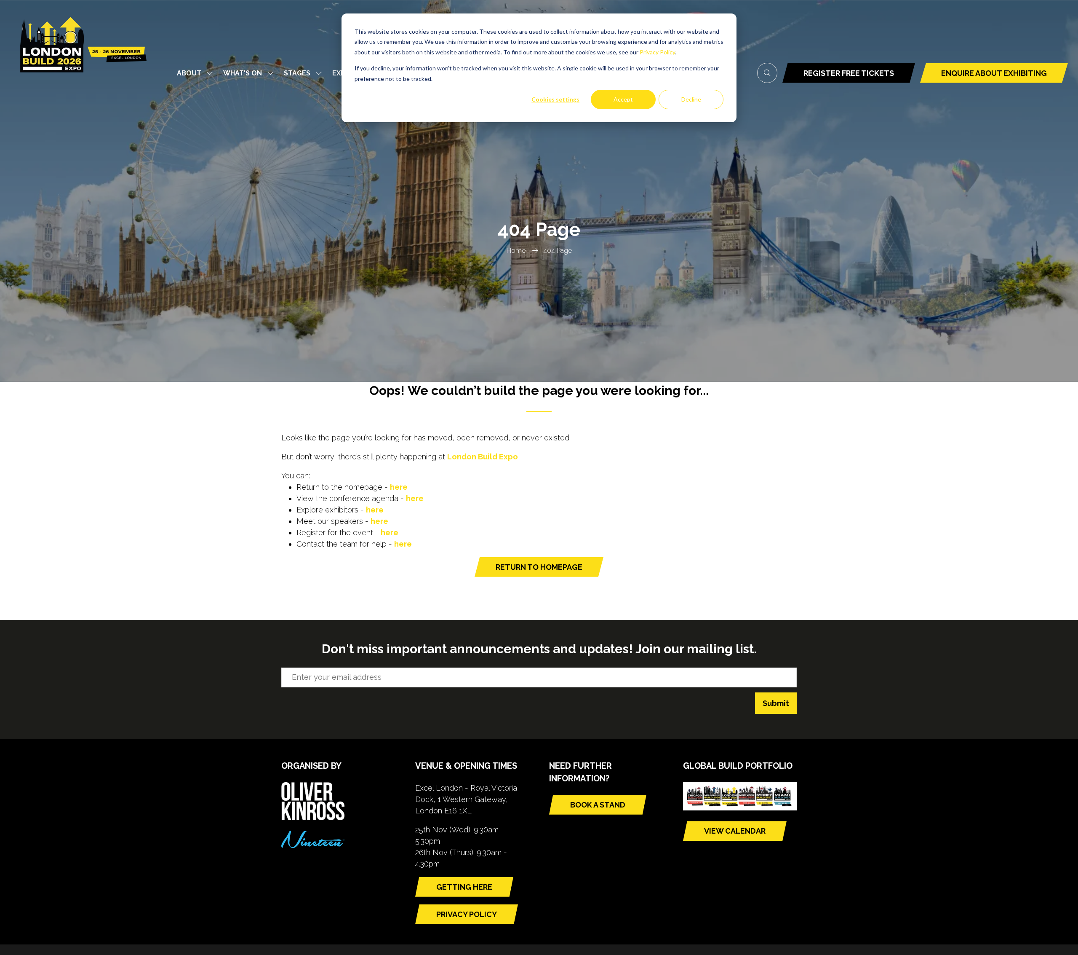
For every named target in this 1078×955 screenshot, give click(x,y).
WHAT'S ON (242, 73)
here (399, 487)
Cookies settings (555, 99)
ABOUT (189, 73)
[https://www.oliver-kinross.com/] (312, 817)
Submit (776, 703)
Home (516, 251)
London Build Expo (482, 456)
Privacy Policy (657, 52)
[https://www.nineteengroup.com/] (312, 845)
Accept (623, 99)
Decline (691, 99)
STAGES (297, 73)
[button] (767, 73)
